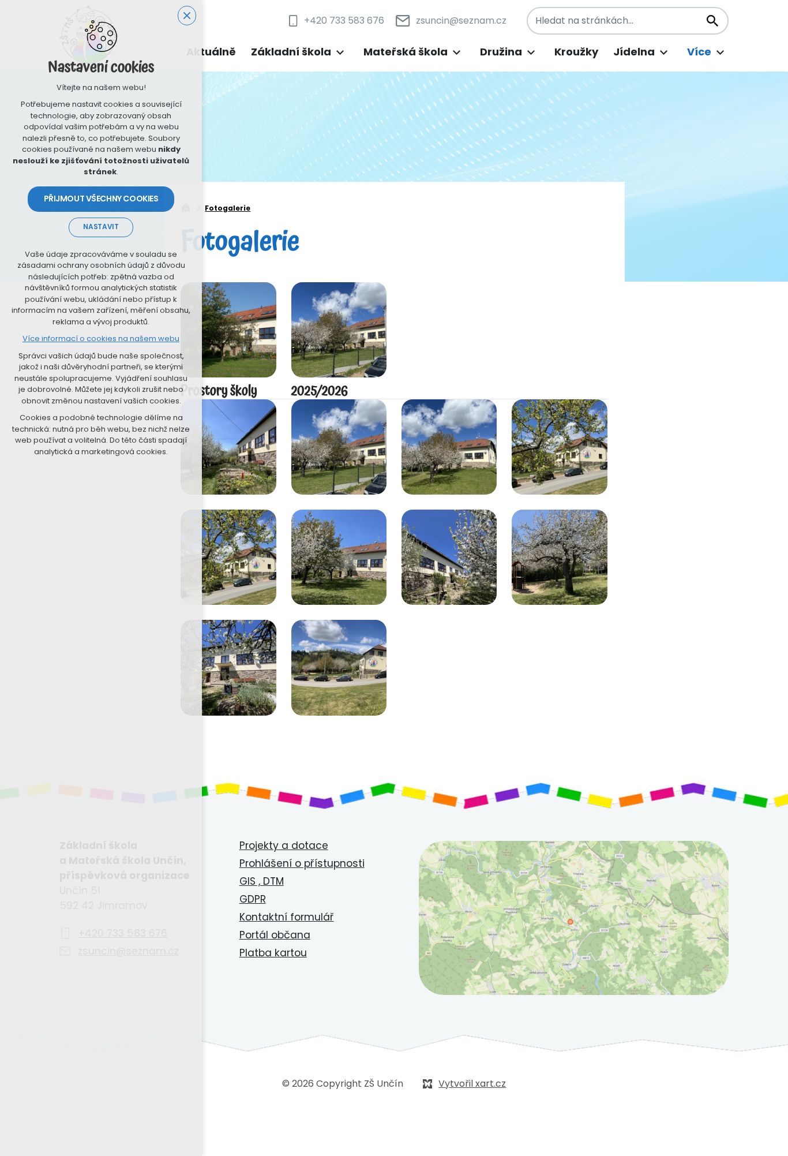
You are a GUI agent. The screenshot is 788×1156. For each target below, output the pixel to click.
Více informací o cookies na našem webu (100, 338)
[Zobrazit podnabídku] (339, 52)
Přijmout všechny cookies (101, 198)
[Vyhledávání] (628, 21)
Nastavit (100, 227)
